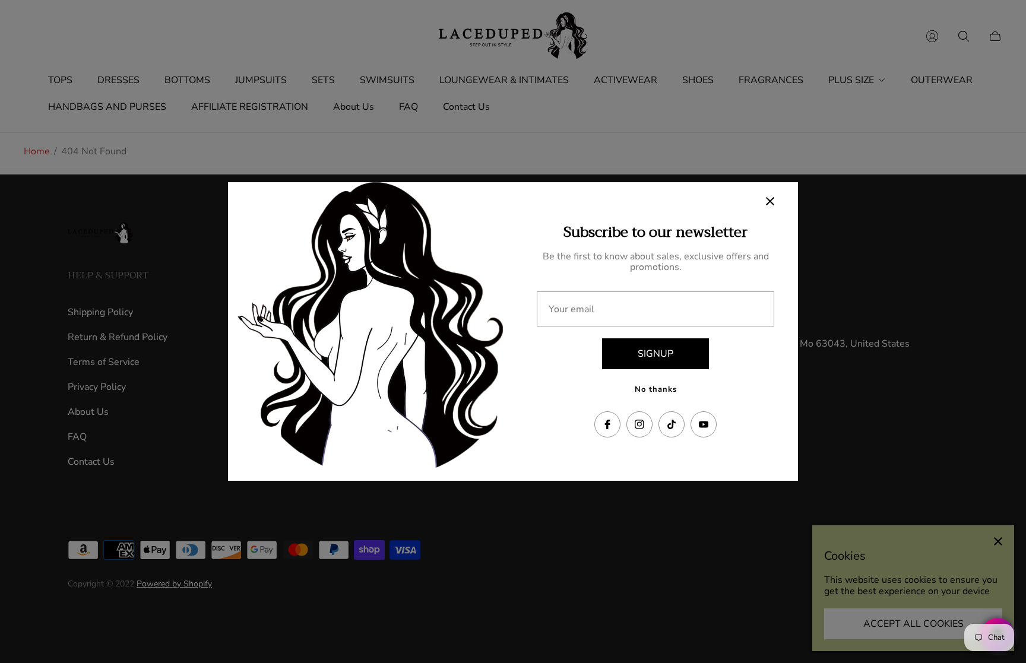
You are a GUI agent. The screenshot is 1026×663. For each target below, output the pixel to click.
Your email (571, 309)
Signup (655, 353)
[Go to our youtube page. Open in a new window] (704, 424)
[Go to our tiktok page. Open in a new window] (671, 424)
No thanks (656, 389)
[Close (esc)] (770, 201)
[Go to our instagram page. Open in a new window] (639, 424)
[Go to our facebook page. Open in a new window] (607, 424)
